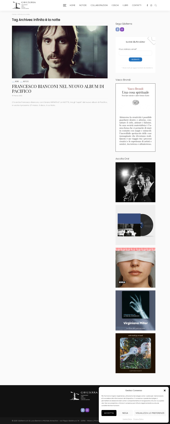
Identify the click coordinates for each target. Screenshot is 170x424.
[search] (155, 5)
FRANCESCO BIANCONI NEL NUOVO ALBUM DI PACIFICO (58, 88)
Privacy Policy (138, 419)
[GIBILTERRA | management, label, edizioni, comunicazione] (25, 5)
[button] (164, 390)
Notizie (83, 5)
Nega (125, 413)
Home (72, 5)
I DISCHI (115, 5)
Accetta (109, 413)
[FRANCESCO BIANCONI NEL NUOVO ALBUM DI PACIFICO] (60, 52)
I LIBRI (125, 5)
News (17, 81)
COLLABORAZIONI (99, 5)
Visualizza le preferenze (150, 413)
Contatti (136, 5)
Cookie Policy (127, 419)
